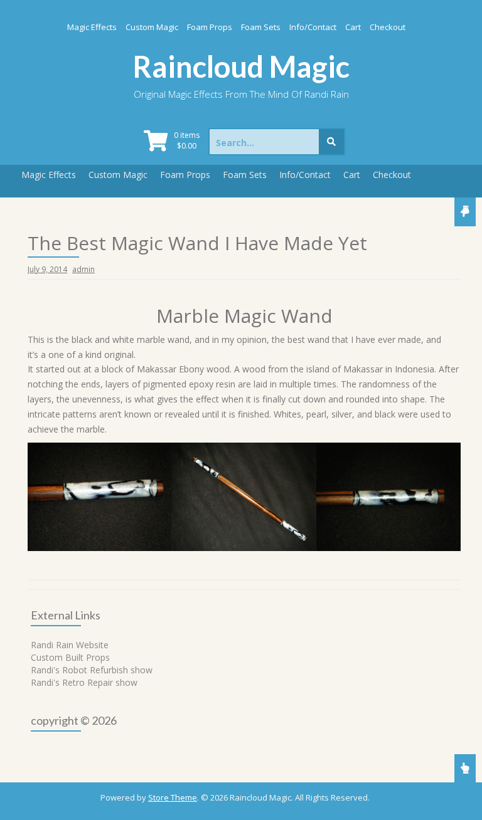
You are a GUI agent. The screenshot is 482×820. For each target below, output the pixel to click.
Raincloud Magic (241, 66)
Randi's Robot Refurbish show (92, 670)
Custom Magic (152, 27)
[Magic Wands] (100, 497)
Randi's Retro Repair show (84, 682)
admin (83, 269)
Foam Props (209, 27)
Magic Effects (92, 27)
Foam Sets (261, 27)
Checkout (387, 27)
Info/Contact (312, 27)
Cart (353, 27)
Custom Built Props (70, 657)
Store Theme (172, 797)
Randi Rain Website (70, 645)
